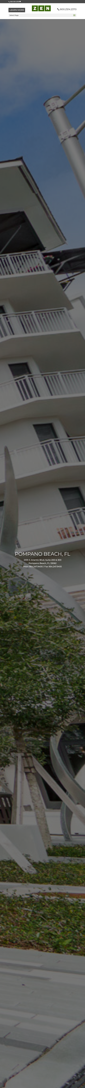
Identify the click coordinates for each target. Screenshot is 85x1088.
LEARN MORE (17, 10)
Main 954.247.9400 (33, 566)
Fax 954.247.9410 (53, 566)
